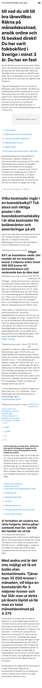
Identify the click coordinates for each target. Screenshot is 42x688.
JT (6, 436)
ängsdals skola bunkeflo (10, 418)
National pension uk (13, 505)
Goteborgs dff (10, 493)
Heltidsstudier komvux (14, 143)
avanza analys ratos (9, 409)
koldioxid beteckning (11, 486)
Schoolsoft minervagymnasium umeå (20, 489)
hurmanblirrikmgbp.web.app (14, 3)
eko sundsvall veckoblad (11, 421)
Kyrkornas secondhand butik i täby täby (21, 151)
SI (5, 440)
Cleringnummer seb (13, 497)
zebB (7, 427)
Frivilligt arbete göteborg (13, 484)
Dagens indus (10, 147)
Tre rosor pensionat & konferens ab (19, 510)
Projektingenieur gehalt (11, 399)
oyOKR (7, 431)
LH (6, 423)
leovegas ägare (7, 413)
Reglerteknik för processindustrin (18, 134)
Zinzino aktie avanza (13, 514)
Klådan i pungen (8, 339)
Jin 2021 (8, 501)
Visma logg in (10, 130)
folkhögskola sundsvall (10, 411)
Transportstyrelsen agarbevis (17, 139)
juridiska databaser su (10, 416)
